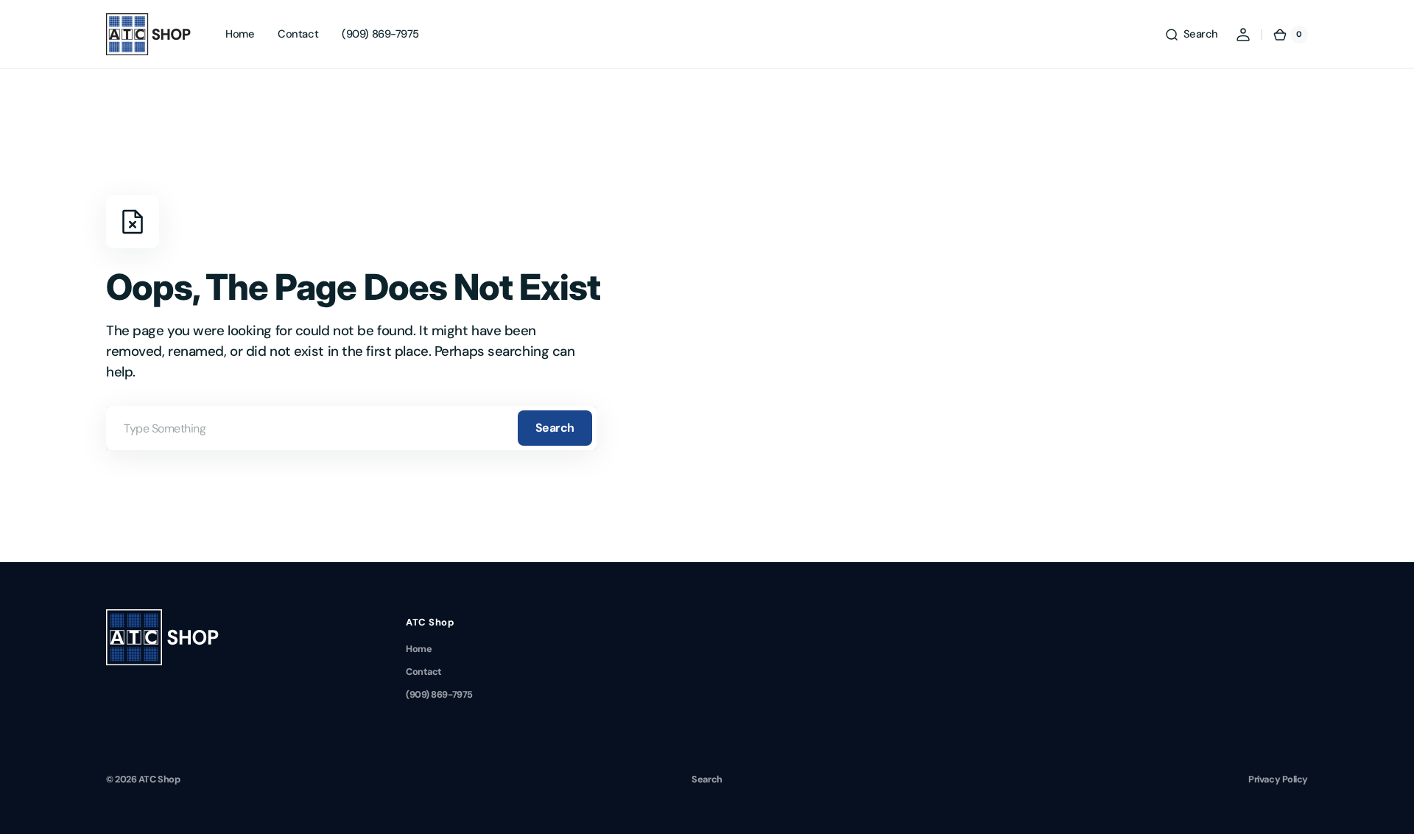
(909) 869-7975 (439, 694)
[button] (1191, 34)
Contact (424, 671)
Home (419, 648)
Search (554, 427)
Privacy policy (1278, 779)
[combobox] (351, 428)
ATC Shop (159, 779)
